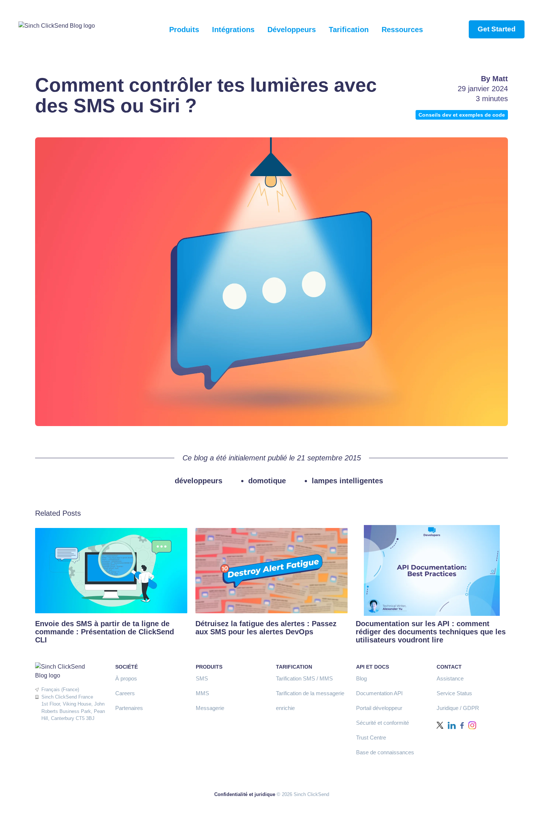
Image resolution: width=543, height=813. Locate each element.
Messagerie (210, 708)
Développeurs (291, 29)
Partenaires (129, 708)
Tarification (349, 29)
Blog (361, 678)
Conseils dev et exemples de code (462, 115)
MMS (202, 693)
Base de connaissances (385, 752)
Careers (125, 693)
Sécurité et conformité (382, 723)
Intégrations (233, 29)
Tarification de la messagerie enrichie (310, 700)
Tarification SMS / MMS (304, 678)
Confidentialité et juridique (244, 794)
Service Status (454, 693)
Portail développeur (379, 708)
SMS (202, 678)
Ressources (402, 29)
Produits (184, 29)
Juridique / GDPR (458, 708)
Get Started (497, 29)
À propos (126, 678)
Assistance (450, 678)
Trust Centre (371, 737)
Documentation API (379, 693)
